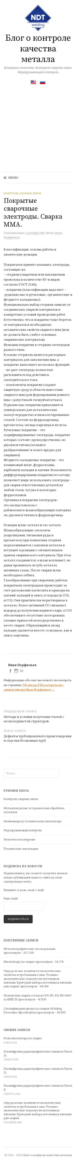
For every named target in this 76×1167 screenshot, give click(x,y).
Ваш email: (11, 898)
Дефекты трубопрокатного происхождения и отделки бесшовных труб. (37, 738)
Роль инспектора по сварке (23, 1038)
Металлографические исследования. (30, 949)
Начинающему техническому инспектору (33, 821)
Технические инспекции (21, 848)
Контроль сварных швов (22, 193)
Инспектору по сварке (19, 961)
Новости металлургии (19, 839)
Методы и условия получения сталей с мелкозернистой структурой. (34, 719)
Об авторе (30, 685)
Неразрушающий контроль (23, 830)
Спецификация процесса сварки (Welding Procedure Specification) (33, 1010)
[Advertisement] (38, 132)
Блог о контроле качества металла (38, 49)
